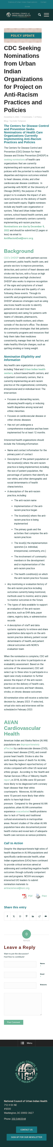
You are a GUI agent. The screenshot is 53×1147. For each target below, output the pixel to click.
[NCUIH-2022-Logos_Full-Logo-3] (22, 15)
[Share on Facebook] (7, 916)
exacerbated (22, 811)
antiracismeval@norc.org (16, 888)
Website (43, 985)
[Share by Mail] (46, 916)
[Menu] (45, 15)
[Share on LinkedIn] (33, 916)
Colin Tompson (19, 121)
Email (42, 975)
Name (42, 965)
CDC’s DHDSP (11, 257)
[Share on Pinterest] (26, 916)
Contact (43, 2)
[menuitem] (23, 2)
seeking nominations (14, 159)
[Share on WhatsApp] (20, 916)
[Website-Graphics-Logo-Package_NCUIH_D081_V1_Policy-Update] (23, 35)
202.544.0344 (19, 1118)
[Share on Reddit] (39, 916)
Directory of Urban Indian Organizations (22, 2)
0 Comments (26, 117)
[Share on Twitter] (14, 916)
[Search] (38, 15)
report (7, 779)
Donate (27, 7)
